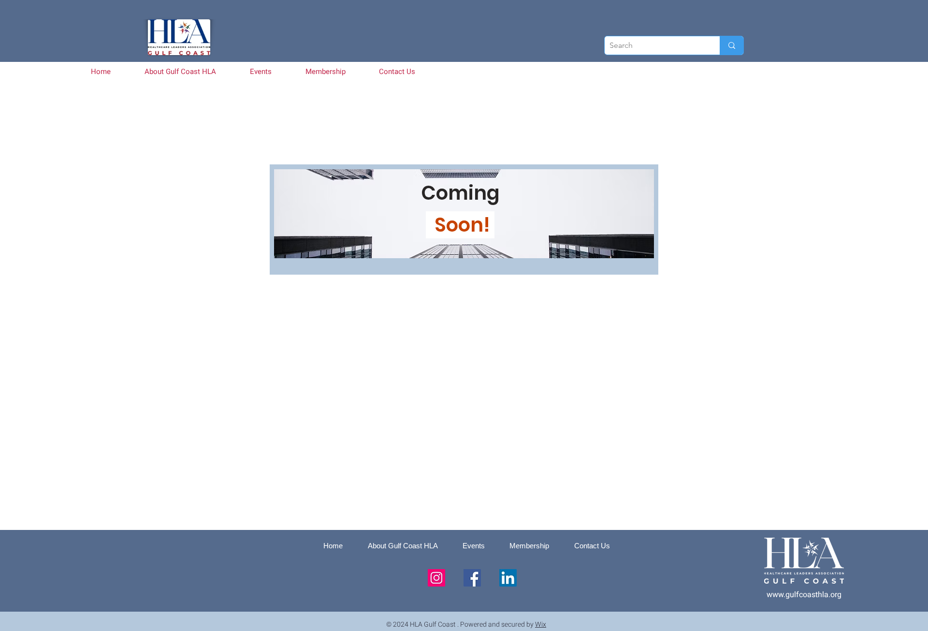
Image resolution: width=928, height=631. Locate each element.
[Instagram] (436, 578)
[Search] (731, 45)
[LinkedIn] (508, 578)
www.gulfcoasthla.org (804, 595)
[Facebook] (472, 578)
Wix (540, 624)
